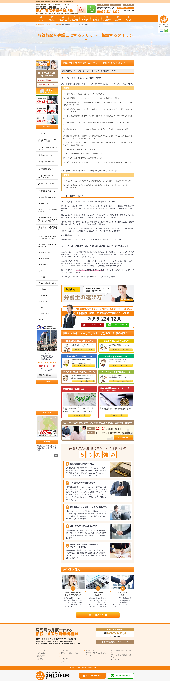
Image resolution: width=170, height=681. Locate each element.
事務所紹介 (42, 289)
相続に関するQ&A (44, 264)
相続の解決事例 (44, 258)
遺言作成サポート (91, 650)
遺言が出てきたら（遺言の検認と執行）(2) (47, 210)
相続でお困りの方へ (45, 155)
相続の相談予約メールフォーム (114, 642)
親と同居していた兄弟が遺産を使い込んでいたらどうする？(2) (47, 228)
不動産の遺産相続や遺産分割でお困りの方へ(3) (47, 176)
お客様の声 (42, 271)
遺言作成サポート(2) (45, 252)
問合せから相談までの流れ (47, 283)
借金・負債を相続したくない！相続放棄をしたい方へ (47, 237)
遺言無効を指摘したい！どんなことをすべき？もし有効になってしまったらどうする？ (47, 219)
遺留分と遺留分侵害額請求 (47, 197)
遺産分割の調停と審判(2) (47, 191)
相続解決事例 (41, 656)
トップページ (43, 133)
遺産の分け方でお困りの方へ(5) (47, 184)
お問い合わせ (43, 301)
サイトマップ (128, 5)
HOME (102, 5)
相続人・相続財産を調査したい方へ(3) (47, 162)
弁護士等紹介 (43, 295)
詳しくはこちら (96, 615)
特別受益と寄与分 (44, 203)
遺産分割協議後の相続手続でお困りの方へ (47, 245)
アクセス (115, 5)
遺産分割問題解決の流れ (46, 169)
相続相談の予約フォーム (125, 8)
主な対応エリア (44, 313)
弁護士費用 (42, 277)
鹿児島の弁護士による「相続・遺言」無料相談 (47, 140)
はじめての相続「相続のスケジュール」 (47, 148)
